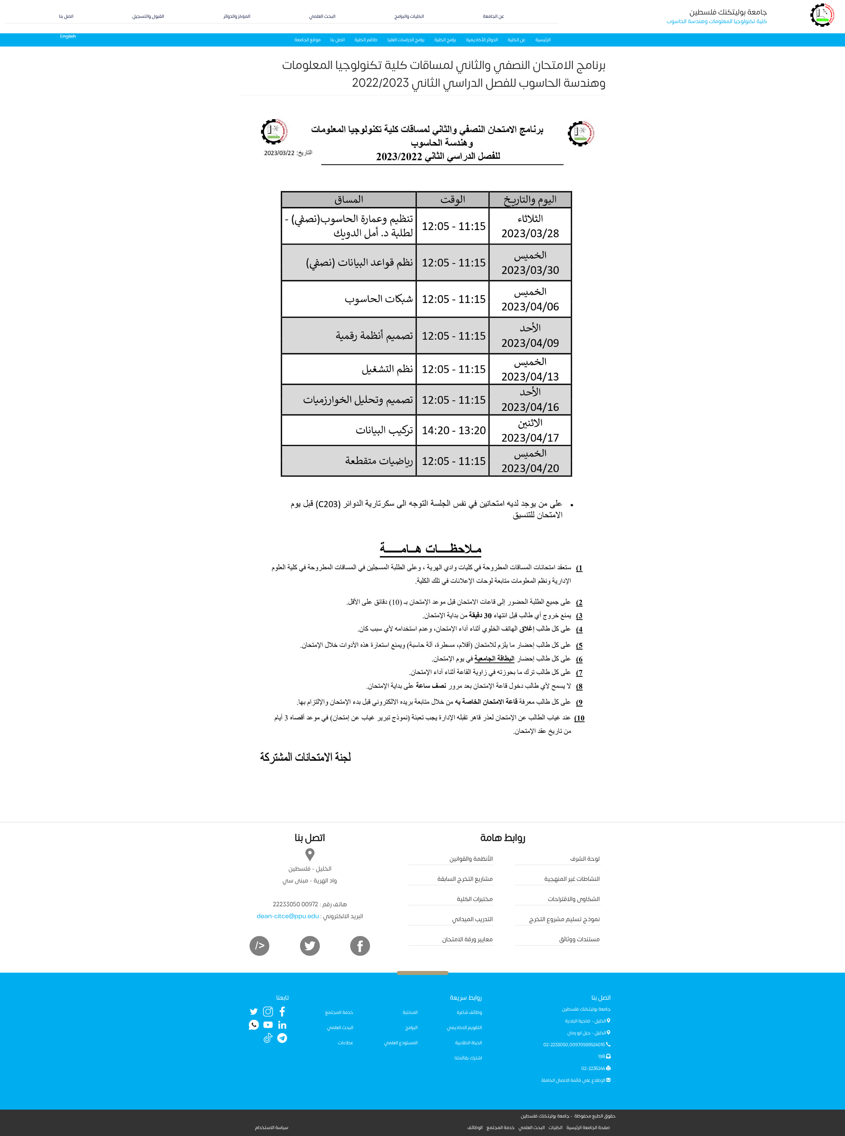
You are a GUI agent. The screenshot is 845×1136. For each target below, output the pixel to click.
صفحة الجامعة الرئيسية (588, 1127)
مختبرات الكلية (475, 899)
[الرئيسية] (822, 14)
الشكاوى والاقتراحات (574, 899)
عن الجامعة (493, 16)
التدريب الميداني (472, 919)
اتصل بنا (66, 16)
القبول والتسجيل (148, 16)
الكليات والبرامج (409, 16)
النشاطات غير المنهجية (572, 879)
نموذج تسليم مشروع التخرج (564, 919)
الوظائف (475, 1127)
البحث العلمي (322, 16)
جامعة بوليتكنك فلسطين (728, 12)
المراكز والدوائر (236, 16)
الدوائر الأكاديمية (482, 40)
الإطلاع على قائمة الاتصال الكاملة (573, 1080)
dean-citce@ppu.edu (288, 916)
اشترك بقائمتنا (468, 1058)
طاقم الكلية (366, 40)
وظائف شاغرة (469, 1012)
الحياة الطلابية (468, 1043)
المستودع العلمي (401, 1043)
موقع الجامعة (307, 40)
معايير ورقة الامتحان (467, 939)
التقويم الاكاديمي (464, 1027)
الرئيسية (543, 40)
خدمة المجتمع (339, 1012)
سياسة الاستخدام (271, 1127)
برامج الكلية (445, 40)
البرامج (411, 1027)
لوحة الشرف (585, 859)
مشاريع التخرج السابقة (465, 879)
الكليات (555, 1127)
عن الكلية (516, 40)
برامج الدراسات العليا (406, 40)
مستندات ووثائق (579, 939)
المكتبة (410, 1012)
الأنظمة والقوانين (471, 859)
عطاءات (345, 1043)
